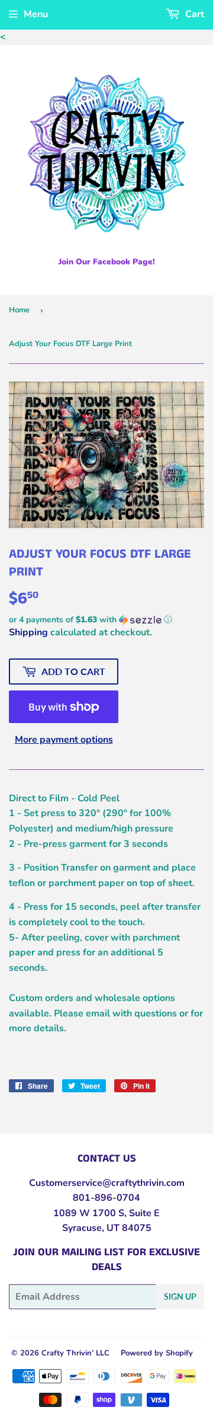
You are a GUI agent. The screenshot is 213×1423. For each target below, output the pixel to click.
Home (19, 310)
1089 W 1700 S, (90, 1213)
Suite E (143, 1213)
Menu (36, 14)
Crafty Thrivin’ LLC (75, 1353)
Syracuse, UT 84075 (106, 1228)
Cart (193, 14)
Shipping (28, 632)
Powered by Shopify (157, 1353)
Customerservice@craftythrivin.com (107, 1182)
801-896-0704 (106, 1197)
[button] (106, 619)
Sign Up (180, 1296)
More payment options (64, 739)
